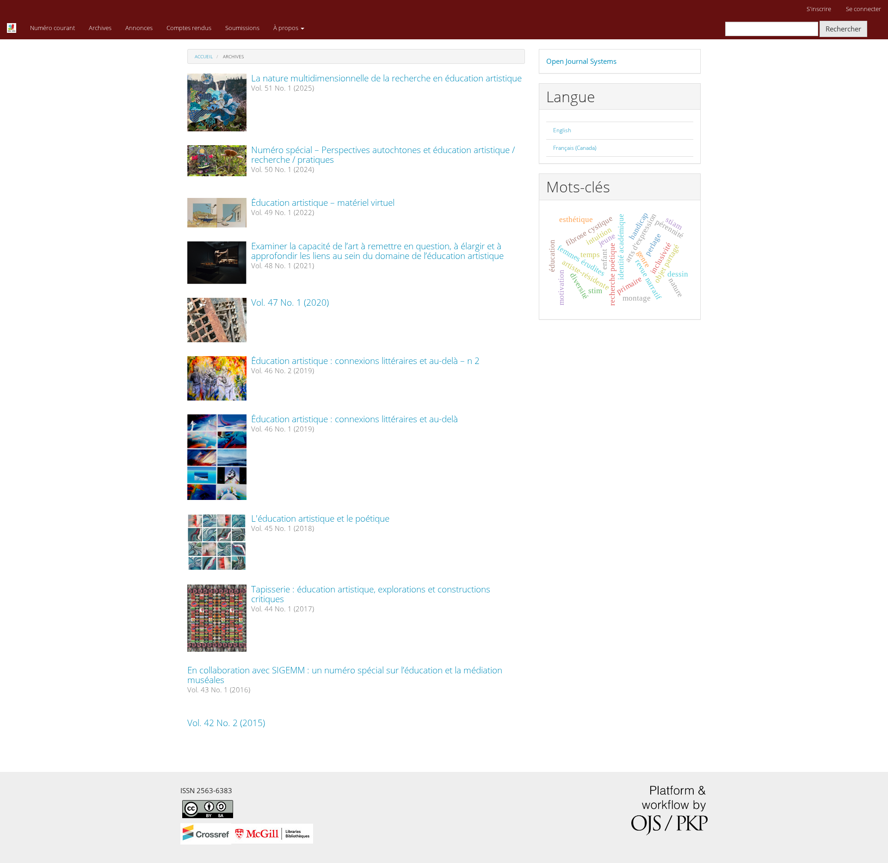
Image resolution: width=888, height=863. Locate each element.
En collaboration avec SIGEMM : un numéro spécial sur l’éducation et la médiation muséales (344, 675)
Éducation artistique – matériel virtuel (323, 203)
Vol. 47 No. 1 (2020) (290, 302)
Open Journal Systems (581, 61)
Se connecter (863, 9)
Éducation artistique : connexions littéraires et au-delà (354, 419)
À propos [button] (286, 28)
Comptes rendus (188, 28)
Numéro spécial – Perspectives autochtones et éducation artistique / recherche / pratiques (383, 155)
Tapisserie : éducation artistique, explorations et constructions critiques (370, 594)
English (562, 130)
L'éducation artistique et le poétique (320, 518)
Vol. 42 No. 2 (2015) (226, 723)
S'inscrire (819, 9)
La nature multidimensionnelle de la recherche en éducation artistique (386, 78)
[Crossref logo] (246, 833)
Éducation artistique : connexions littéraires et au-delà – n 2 (365, 361)
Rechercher (843, 28)
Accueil (204, 56)
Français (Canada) (574, 148)
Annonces (139, 28)
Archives (100, 28)
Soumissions (242, 28)
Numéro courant (52, 28)
